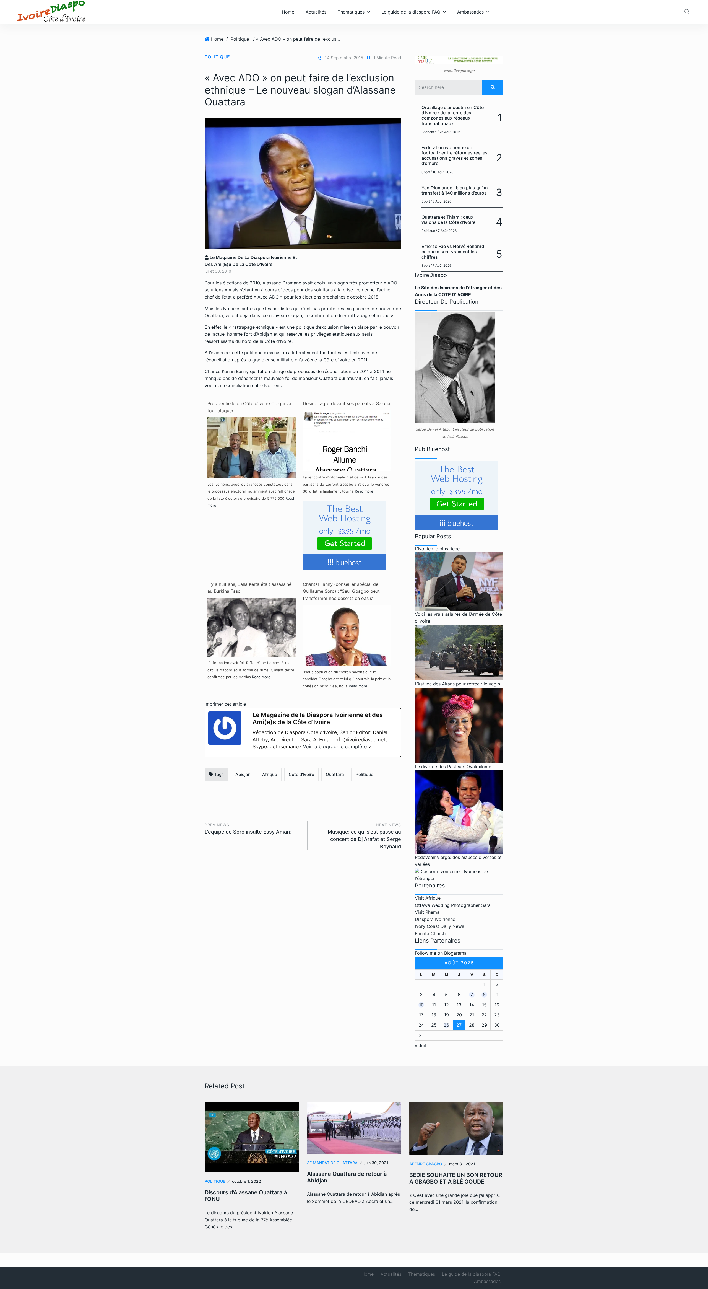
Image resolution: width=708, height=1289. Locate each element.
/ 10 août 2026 (442, 172)
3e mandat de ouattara (332, 1162)
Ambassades (470, 12)
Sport (425, 172)
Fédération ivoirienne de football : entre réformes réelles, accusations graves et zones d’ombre (455, 155)
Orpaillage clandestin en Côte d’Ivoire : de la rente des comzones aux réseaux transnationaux (452, 115)
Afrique (269, 774)
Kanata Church (430, 933)
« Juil (420, 1045)
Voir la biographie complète (335, 746)
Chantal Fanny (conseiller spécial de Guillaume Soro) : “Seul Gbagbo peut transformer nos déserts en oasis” (341, 591)
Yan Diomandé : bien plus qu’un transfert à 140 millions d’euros (454, 190)
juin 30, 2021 (376, 1162)
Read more (364, 491)
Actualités (316, 12)
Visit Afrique (428, 898)
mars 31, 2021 (462, 1163)
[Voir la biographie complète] (370, 746)
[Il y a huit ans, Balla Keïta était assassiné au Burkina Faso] (251, 627)
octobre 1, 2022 (246, 1181)
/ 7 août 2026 (446, 231)
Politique (240, 39)
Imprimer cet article (225, 704)
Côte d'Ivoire (301, 774)
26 (446, 1025)
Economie (429, 132)
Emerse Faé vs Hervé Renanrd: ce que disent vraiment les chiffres (453, 252)
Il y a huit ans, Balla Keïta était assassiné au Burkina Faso (249, 587)
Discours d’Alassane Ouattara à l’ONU (246, 1195)
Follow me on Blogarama (441, 953)
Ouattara (335, 774)
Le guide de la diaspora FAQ (410, 12)
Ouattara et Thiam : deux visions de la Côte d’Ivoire (448, 219)
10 (421, 1005)
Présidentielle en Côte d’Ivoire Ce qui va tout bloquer (249, 407)
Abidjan (243, 774)
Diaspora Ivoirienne (435, 919)
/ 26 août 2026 (449, 132)
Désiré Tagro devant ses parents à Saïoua (346, 403)
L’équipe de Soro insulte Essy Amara (248, 828)
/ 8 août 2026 (441, 201)
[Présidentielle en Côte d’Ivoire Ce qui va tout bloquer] (251, 461)
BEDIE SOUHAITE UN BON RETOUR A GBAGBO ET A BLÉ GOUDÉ (455, 1178)
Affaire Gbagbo (425, 1163)
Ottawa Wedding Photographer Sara (453, 905)
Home (288, 12)
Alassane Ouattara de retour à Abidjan (347, 1177)
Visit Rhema (427, 912)
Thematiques (351, 12)
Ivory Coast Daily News (439, 926)
